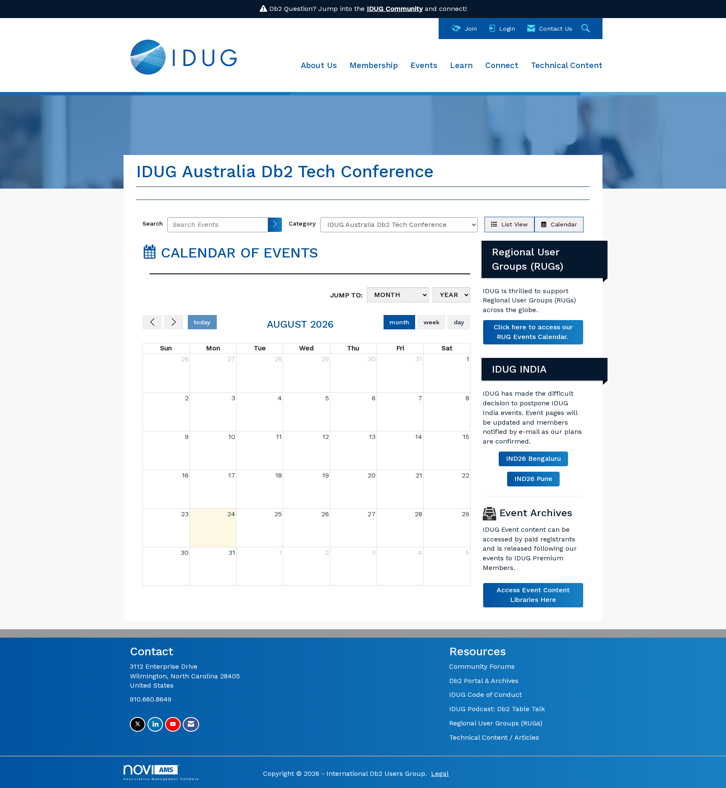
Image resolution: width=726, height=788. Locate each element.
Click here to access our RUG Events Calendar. (533, 332)
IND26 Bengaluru (533, 458)
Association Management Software (161, 778)
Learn (461, 65)
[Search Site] (586, 29)
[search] (275, 224)
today (202, 322)
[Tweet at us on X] (137, 724)
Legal (440, 773)
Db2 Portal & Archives (483, 681)
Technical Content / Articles (494, 737)
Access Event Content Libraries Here (533, 595)
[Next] (173, 322)
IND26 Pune (533, 479)
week (431, 322)
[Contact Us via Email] (191, 724)
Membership (374, 65)
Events (423, 65)
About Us (319, 65)
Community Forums (482, 666)
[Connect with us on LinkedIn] (155, 724)
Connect (501, 65)
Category (302, 223)
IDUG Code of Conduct (485, 695)
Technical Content (566, 65)
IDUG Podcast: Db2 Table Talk (497, 709)
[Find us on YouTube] (173, 724)
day (459, 322)
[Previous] (152, 322)
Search (152, 223)
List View (512, 224)
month (399, 322)
